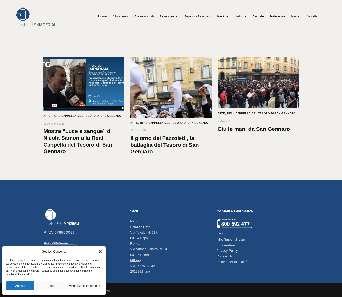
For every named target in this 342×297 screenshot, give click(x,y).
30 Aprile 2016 (138, 130)
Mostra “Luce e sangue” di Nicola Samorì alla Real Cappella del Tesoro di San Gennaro (77, 141)
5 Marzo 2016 (225, 121)
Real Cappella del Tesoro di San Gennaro (87, 115)
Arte (47, 115)
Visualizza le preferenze (84, 285)
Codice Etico (226, 256)
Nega (50, 285)
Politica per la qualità (232, 262)
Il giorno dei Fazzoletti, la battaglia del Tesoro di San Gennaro (164, 145)
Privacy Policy (227, 251)
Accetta (20, 285)
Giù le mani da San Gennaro (254, 129)
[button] (100, 252)
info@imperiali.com (231, 239)
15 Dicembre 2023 (53, 123)
